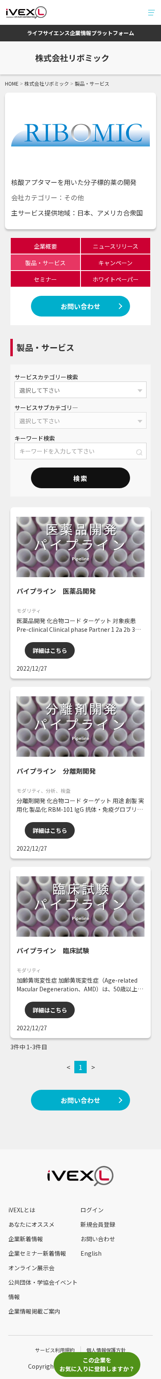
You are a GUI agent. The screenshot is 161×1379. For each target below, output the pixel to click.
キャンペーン (115, 263)
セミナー (45, 279)
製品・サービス (45, 263)
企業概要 (45, 246)
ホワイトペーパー (115, 279)
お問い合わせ (80, 306)
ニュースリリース (115, 246)
